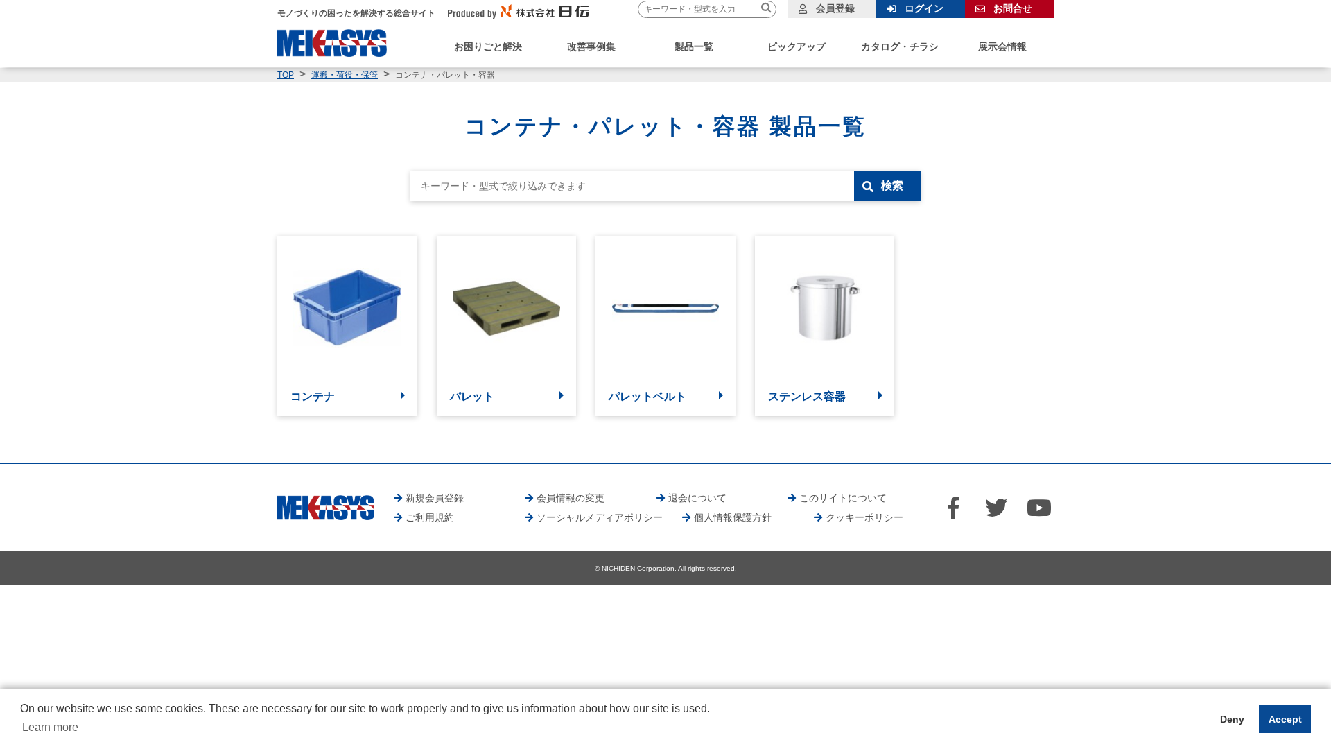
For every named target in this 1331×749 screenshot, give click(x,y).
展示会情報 (1002, 46)
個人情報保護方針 (733, 517)
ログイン (924, 8)
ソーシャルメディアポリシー (600, 517)
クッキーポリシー (864, 517)
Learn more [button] (50, 727)
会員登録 (835, 8)
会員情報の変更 (570, 498)
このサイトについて (843, 498)
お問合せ (1012, 8)
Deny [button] (1232, 719)
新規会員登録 (435, 498)
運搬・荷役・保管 (344, 75)
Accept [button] (1285, 719)
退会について (697, 498)
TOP (285, 75)
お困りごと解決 (488, 46)
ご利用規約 (430, 517)
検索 (892, 185)
